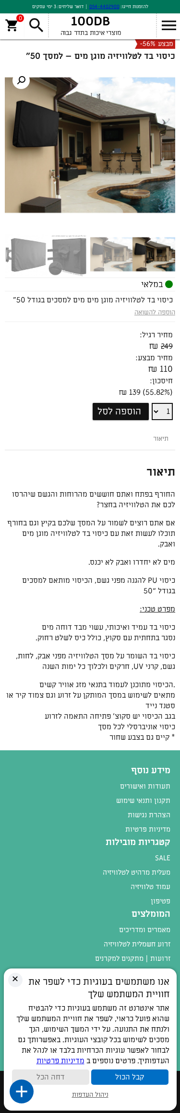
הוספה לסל (119, 411)
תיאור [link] (160, 438)
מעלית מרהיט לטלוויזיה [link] (136, 872)
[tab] (160, 438)
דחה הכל (50, 1077)
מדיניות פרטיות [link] (147, 829)
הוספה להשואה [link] (154, 312)
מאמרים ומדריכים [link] (144, 930)
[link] (21, 80)
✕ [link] (15, 979)
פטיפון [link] (160, 901)
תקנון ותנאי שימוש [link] (143, 800)
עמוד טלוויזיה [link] (150, 886)
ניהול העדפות (90, 1094)
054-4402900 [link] (104, 6)
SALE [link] (162, 858)
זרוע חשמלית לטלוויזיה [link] (137, 944)
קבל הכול (129, 1077)
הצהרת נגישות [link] (149, 815)
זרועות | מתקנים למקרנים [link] (132, 958)
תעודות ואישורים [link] (145, 786)
